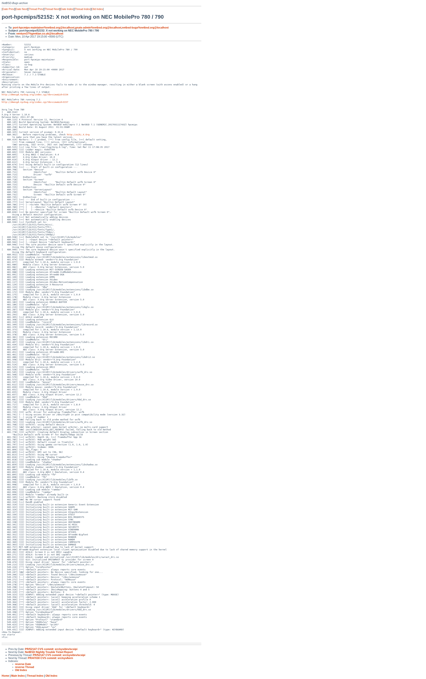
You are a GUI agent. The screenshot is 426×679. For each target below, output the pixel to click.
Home (5, 675)
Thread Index (82, 9)
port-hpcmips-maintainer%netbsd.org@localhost (43, 27)
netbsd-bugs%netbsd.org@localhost (145, 27)
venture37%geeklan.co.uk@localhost (39, 33)
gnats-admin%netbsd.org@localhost (98, 27)
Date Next (21, 9)
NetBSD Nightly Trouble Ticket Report (49, 652)
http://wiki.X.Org (78, 134)
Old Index (97, 9)
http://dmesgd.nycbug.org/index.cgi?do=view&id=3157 (35, 102)
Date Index (67, 9)
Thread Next (52, 9)
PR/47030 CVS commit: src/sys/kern (50, 658)
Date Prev (8, 9)
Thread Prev (36, 9)
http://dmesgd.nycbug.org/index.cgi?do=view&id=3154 (35, 94)
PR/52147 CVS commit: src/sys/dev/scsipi (51, 649)
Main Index (18, 675)
